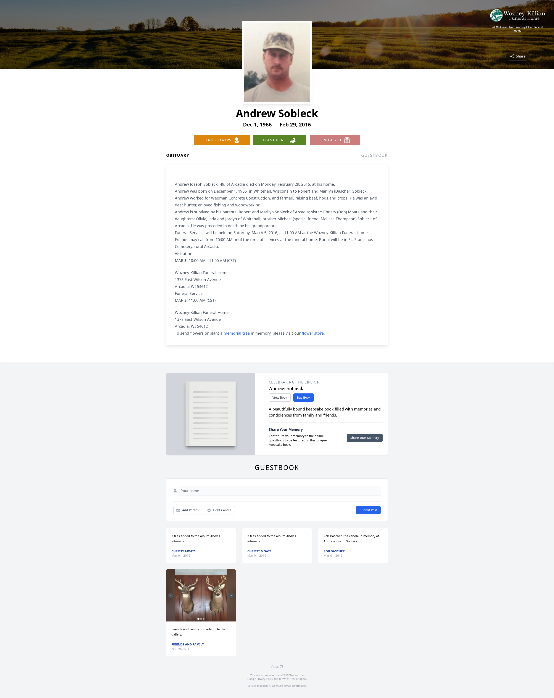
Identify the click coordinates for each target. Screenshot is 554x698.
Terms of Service (289, 679)
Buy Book (303, 397)
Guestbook (374, 155)
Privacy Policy (265, 679)
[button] (201, 595)
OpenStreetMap (281, 686)
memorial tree (237, 333)
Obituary (177, 155)
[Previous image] (170, 595)
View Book (279, 397)
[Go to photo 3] (204, 619)
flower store (313, 333)
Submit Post (368, 510)
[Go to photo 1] (198, 619)
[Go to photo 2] (201, 619)
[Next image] (231, 595)
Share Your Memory (364, 438)
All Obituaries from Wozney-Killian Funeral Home (517, 29)
